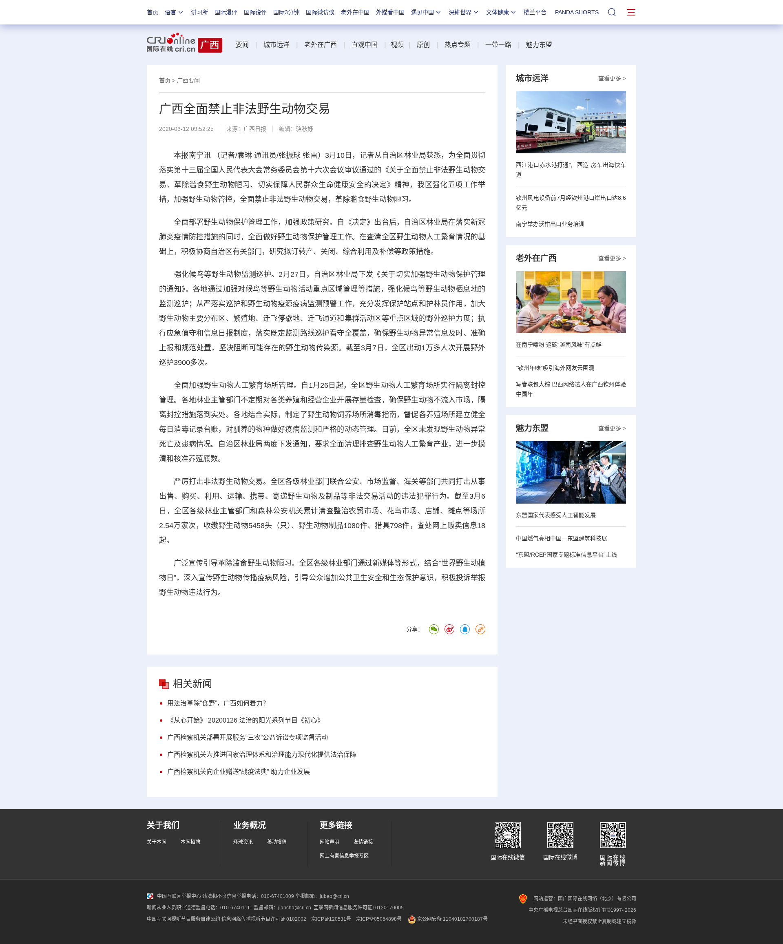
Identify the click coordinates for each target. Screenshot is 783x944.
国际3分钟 (286, 12)
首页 (152, 12)
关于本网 (156, 842)
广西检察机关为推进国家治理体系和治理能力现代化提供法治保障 (261, 754)
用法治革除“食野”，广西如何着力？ (218, 703)
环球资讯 (243, 842)
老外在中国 (355, 12)
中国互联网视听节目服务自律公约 (183, 919)
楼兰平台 (535, 12)
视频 (397, 44)
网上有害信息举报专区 (344, 856)
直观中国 (365, 44)
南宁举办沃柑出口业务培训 (550, 224)
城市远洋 (276, 44)
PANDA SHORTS (577, 12)
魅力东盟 (539, 44)
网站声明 (329, 842)
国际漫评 (226, 12)
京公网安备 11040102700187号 (452, 919)
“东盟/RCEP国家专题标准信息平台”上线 (566, 554)
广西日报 (254, 129)
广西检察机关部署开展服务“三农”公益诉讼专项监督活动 (247, 737)
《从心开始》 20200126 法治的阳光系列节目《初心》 (245, 720)
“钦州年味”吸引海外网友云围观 (555, 368)
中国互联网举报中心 (179, 896)
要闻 (242, 44)
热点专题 (458, 44)
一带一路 (498, 44)
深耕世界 (460, 12)
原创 (423, 44)
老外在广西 (320, 44)
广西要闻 (188, 80)
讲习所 (199, 12)
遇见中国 (422, 12)
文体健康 (497, 12)
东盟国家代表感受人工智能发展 (556, 515)
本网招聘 (190, 842)
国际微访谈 (320, 12)
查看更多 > (612, 78)
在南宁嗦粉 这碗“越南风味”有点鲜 (559, 344)
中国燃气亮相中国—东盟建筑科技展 (561, 538)
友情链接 (363, 842)
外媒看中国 (390, 12)
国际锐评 (255, 12)
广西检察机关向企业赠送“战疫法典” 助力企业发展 (238, 771)
